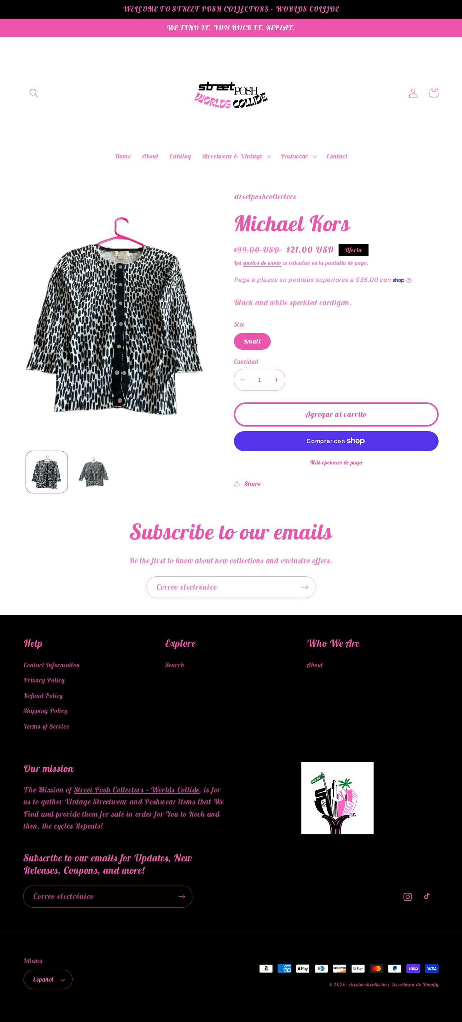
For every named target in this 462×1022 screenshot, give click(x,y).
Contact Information (51, 665)
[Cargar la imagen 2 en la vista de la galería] (93, 472)
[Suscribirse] (305, 587)
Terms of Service (46, 726)
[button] (33, 93)
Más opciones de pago (336, 462)
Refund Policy (43, 695)
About (315, 665)
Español (43, 979)
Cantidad (246, 362)
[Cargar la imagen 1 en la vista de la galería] (47, 472)
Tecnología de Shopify (415, 985)
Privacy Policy (44, 680)
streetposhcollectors (369, 985)
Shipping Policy (45, 711)
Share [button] (252, 484)
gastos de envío (262, 262)
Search (174, 665)
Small (252, 341)
